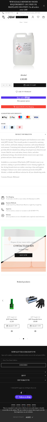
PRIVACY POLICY (18, 417)
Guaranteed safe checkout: (11, 113)
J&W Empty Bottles (11, 319)
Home (21, 22)
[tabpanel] (12, 312)
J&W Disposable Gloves (35, 319)
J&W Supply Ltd (18, 17)
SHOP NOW (23, 255)
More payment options (23, 101)
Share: (3, 124)
